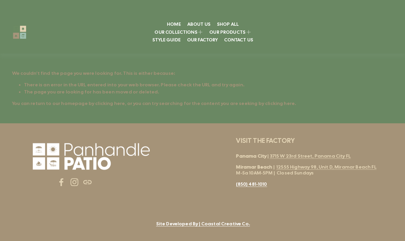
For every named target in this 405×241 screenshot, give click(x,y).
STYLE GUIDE (166, 40)
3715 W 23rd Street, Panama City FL (310, 156)
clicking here (110, 103)
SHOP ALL (228, 24)
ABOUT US (199, 24)
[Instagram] (74, 182)
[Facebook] (61, 182)
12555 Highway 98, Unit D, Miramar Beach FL (326, 167)
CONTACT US (238, 40)
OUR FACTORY (202, 40)
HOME (174, 24)
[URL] (87, 182)
